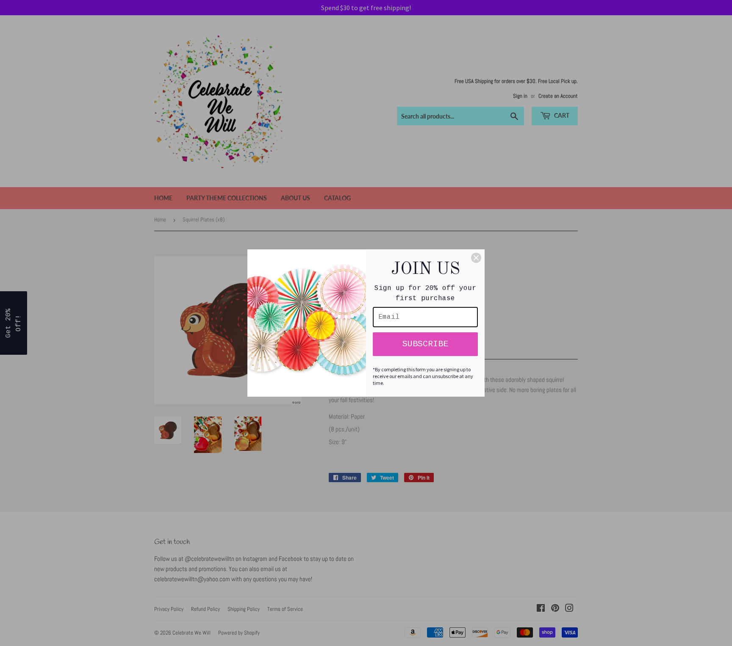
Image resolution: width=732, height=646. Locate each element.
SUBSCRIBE (425, 344)
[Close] (476, 258)
